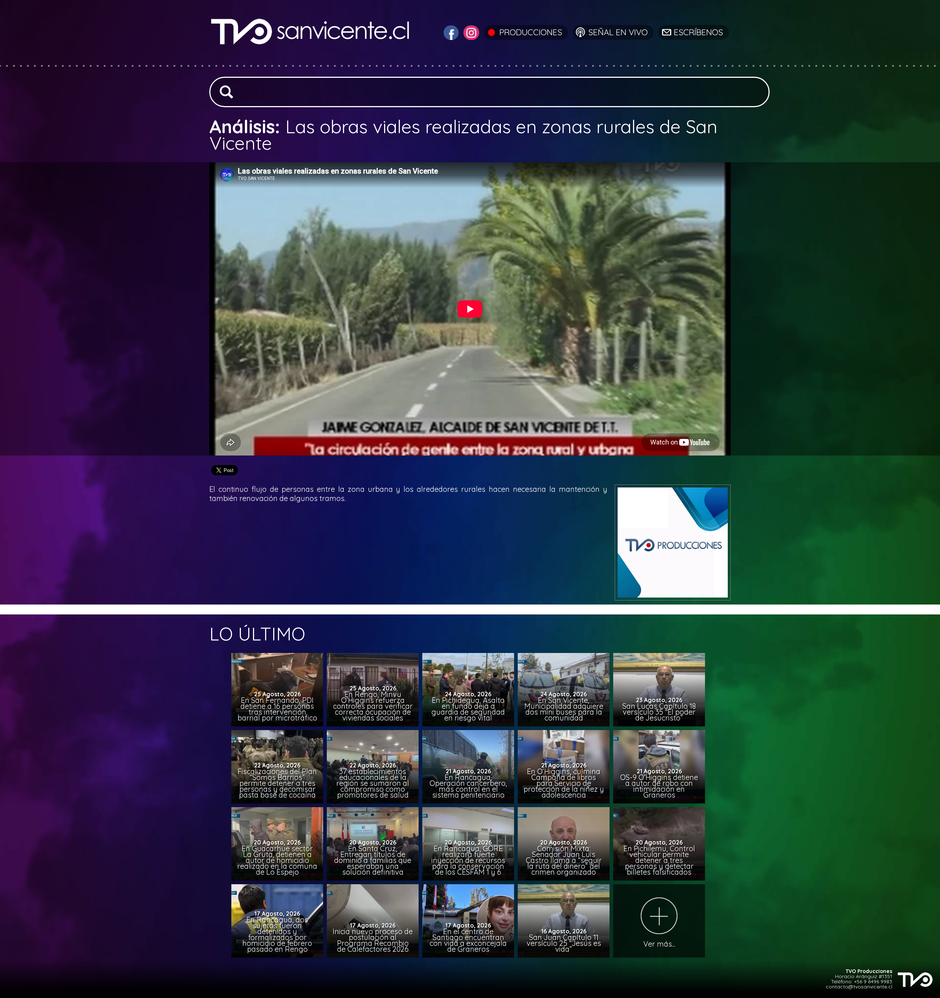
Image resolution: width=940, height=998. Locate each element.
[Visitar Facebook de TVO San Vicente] (450, 32)
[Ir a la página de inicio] (311, 60)
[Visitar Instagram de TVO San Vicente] (470, 32)
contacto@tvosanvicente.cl (859, 986)
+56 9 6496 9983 (873, 981)
